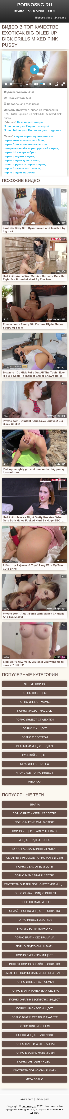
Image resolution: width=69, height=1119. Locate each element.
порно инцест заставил (34, 1035)
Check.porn (42, 1099)
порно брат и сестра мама (34, 937)
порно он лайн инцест (34, 1061)
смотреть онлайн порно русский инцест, (31, 148)
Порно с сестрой (34, 737)
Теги (51, 10)
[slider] (16, 84)
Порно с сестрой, (38, 126)
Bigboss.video (43, 17)
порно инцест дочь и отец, (22, 160)
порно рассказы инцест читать (34, 848)
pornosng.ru (34, 4)
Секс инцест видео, (30, 122)
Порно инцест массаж (34, 710)
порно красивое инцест (34, 1008)
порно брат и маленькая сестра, (26, 144)
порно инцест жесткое (34, 919)
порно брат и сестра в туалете (35, 1017)
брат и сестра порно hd (34, 928)
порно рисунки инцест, (19, 156)
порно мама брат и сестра (34, 875)
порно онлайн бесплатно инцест (34, 999)
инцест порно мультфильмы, (33, 136)
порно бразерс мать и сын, (22, 168)
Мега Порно (34, 1079)
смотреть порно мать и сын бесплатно (34, 972)
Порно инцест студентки (44, 130)
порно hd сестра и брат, (20, 152)
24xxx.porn (26, 1099)
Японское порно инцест (34, 772)
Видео (19, 10)
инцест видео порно (34, 840)
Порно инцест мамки (34, 701)
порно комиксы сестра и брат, (24, 140)
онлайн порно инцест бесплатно (34, 910)
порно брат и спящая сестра (34, 813)
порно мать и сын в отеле (34, 822)
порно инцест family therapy (34, 831)
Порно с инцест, (14, 126)
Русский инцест (34, 755)
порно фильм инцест (34, 1026)
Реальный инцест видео (34, 746)
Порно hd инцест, (15, 130)
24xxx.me (60, 17)
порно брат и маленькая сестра (35, 990)
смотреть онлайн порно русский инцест (35, 884)
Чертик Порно (34, 684)
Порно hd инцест (34, 692)
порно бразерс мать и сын (35, 1052)
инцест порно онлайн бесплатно (34, 964)
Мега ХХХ (34, 781)
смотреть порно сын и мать (34, 1070)
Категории (36, 10)
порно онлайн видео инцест (34, 893)
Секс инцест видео (34, 763)
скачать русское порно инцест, (25, 164)
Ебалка (35, 804)
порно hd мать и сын (35, 902)
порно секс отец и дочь (34, 866)
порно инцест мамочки (19, 172)
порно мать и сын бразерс (35, 1043)
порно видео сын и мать (34, 946)
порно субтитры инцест (34, 955)
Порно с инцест (34, 728)
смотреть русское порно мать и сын (34, 857)
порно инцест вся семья (35, 981)
